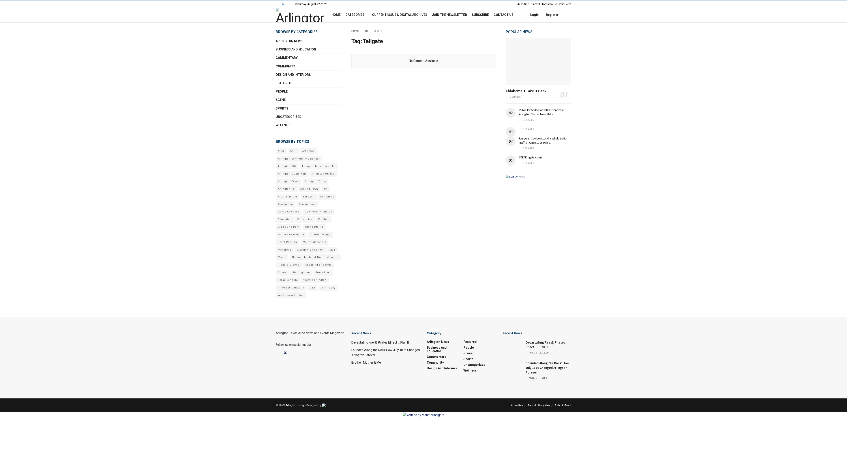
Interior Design (320, 234)
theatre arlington (315, 280)
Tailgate (377, 30)
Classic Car (285, 204)
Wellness (284, 125)
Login (534, 15)
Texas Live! (323, 272)
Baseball (309, 196)
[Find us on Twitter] (282, 4)
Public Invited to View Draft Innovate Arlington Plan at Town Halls (541, 112)
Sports (282, 108)
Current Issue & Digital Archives (399, 15)
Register (551, 15)
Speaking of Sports (318, 264)
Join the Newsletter (449, 15)
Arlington (308, 151)
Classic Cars (307, 204)
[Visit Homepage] (300, 15)
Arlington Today (315, 181)
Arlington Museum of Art (318, 166)
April (293, 151)
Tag (365, 30)
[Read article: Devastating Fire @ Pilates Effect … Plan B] (512, 347)
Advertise (523, 4)
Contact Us (503, 15)
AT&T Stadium (287, 196)
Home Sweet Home (291, 234)
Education (285, 219)
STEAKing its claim (530, 157)
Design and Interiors (293, 74)
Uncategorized (289, 117)
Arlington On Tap (323, 173)
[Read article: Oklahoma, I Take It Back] (539, 61)
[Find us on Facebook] (277, 4)
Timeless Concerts (291, 287)
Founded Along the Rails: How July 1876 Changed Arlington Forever (547, 367)
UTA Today (328, 287)
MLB (332, 249)
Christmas (327, 196)
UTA (312, 287)
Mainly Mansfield (314, 242)
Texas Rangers (288, 280)
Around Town (309, 189)
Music (282, 257)
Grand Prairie (314, 226)
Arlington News (289, 41)
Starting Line (301, 272)
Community (285, 66)
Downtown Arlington (318, 211)
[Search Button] (569, 15)
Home (336, 15)
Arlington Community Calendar (299, 158)
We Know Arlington (291, 295)
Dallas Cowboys (288, 211)
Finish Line (305, 219)
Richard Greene (289, 264)
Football (323, 219)
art (325, 189)
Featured (283, 83)
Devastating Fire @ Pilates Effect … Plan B (380, 342)
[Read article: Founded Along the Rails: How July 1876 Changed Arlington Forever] (512, 368)
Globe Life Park (288, 226)
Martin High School (310, 249)
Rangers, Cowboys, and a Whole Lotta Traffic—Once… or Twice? (543, 140)
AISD (281, 151)
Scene (281, 100)
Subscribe (480, 15)
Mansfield (285, 249)
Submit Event (563, 4)
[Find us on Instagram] (288, 4)
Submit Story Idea (542, 4)
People (282, 91)
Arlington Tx (286, 189)
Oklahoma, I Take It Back (526, 90)
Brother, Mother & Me (366, 362)
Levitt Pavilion (287, 242)
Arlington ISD (287, 166)
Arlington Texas (288, 181)
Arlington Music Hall (292, 173)
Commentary (287, 58)
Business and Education (296, 49)
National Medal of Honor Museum (315, 257)
